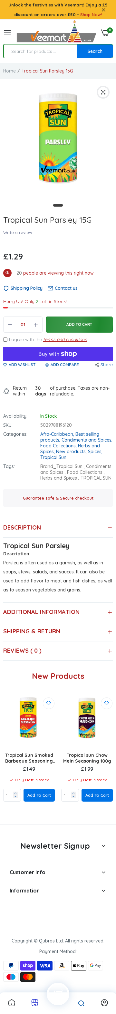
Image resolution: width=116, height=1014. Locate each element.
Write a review (17, 232)
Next (105, 756)
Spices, (95, 451)
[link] (48, 703)
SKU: (8, 425)
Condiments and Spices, (87, 440)
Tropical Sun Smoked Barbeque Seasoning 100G (29, 758)
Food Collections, (59, 446)
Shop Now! (91, 14)
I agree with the (48, 339)
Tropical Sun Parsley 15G (47, 220)
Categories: (15, 434)
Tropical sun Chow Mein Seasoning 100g (87, 758)
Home (9, 71)
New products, (72, 451)
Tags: (9, 466)
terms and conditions (65, 339)
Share (107, 364)
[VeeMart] (56, 33)
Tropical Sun (53, 457)
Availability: (15, 416)
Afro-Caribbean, (57, 434)
